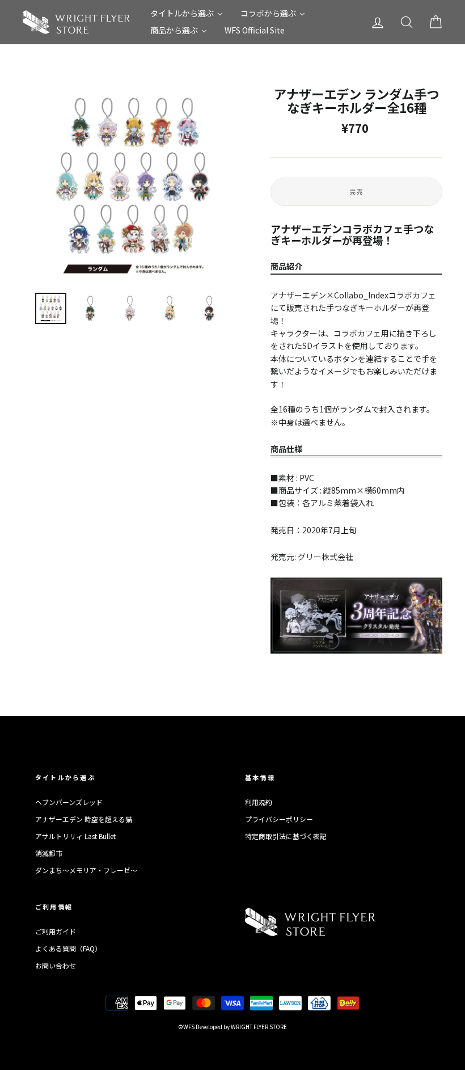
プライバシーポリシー (279, 819)
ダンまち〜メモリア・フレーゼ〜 (86, 870)
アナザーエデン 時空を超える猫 (83, 819)
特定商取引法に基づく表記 (286, 836)
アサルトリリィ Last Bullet (75, 836)
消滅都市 (48, 853)
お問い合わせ (55, 965)
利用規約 (258, 802)
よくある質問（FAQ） (68, 948)
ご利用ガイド (55, 931)
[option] (133, 185)
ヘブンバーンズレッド (69, 802)
